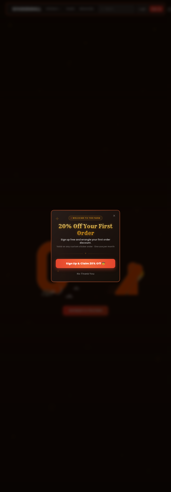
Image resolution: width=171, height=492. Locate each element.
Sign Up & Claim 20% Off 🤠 (85, 263)
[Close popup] (114, 215)
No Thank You (85, 273)
